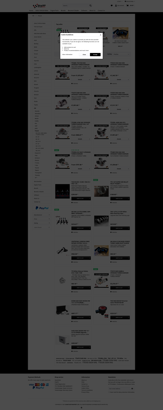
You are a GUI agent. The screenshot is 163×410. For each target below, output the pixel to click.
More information (67, 54)
